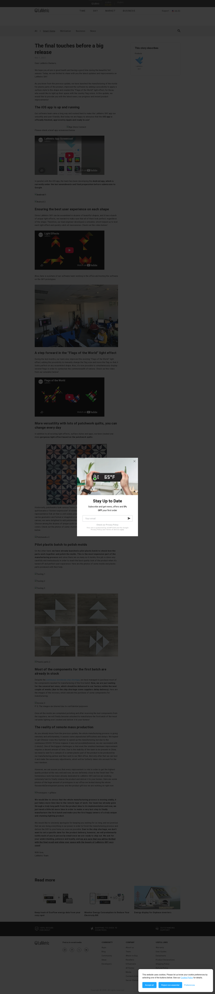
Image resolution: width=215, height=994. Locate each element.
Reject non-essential (170, 985)
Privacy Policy (96, 530)
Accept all (149, 985)
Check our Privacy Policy (107, 525)
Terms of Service (113, 530)
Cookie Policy (187, 977)
